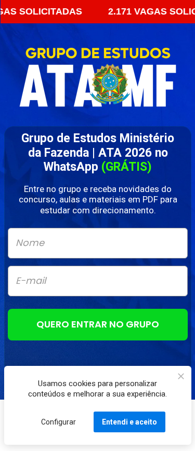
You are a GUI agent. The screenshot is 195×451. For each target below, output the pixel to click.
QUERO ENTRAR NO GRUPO (97, 323)
